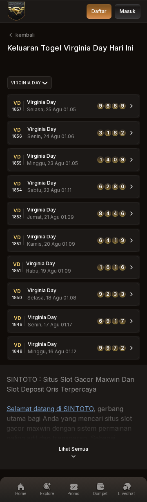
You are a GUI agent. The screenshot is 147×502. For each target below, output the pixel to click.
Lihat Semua (73, 449)
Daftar (99, 11)
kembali (25, 35)
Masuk (128, 11)
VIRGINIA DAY (26, 82)
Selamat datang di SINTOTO (50, 409)
